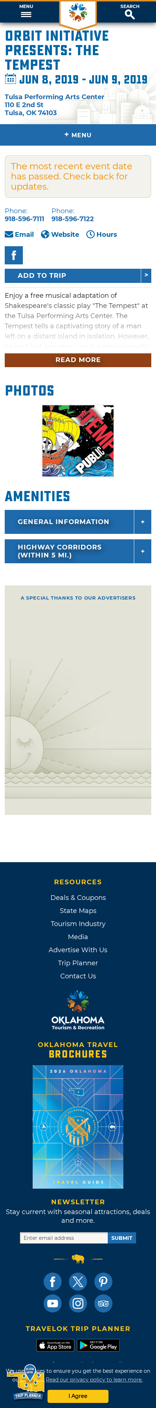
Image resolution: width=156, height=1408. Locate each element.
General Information (64, 522)
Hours (107, 235)
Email (24, 235)
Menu (26, 6)
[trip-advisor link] (103, 1303)
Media (78, 937)
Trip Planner (78, 963)
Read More (78, 360)
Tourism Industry (78, 924)
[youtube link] (53, 1303)
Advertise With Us (78, 950)
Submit (121, 1238)
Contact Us (78, 976)
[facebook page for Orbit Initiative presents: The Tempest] (14, 255)
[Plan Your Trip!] (26, 1382)
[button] (26, 12)
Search (130, 6)
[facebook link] (53, 1282)
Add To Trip (42, 276)
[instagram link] (78, 1303)
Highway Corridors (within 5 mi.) (60, 551)
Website (65, 235)
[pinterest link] (103, 1282)
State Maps (78, 911)
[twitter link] (78, 1282)
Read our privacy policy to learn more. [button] (94, 1379)
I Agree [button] (78, 1396)
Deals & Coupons (78, 898)
